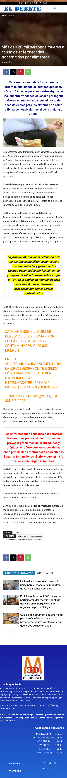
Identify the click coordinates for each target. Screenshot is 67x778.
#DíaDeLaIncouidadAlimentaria (33, 364)
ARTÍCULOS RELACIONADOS (19, 573)
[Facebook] (6, 72)
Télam (17, 532)
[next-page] (10, 633)
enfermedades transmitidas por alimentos (23, 540)
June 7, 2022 (15, 401)
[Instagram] (50, 763)
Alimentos (22, 536)
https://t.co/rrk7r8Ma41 (27, 383)
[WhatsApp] (28, 72)
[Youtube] (44, 769)
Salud (11, 15)
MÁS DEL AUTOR (45, 573)
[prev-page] (5, 633)
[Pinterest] (20, 72)
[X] (13, 72)
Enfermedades (36, 536)
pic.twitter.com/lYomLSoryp (31, 387)
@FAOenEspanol (24, 368)
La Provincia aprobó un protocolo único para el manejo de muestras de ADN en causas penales (40, 585)
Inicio (4, 15)
